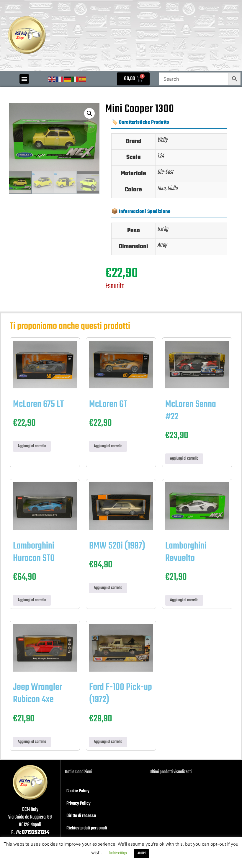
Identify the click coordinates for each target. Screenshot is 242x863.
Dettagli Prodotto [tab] (139, 99)
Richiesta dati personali (86, 828)
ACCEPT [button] (142, 853)
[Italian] (75, 79)
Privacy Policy (78, 803)
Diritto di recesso (81, 816)
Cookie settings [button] (118, 853)
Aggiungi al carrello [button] (32, 446)
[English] (52, 79)
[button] (24, 79)
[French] (60, 79)
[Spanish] (83, 79)
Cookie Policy (77, 791)
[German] (67, 79)
